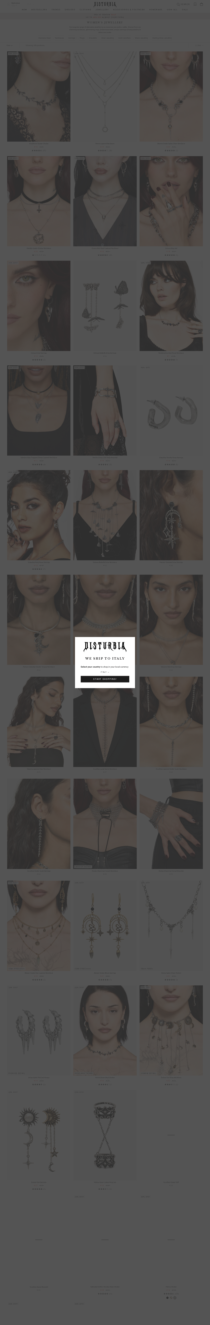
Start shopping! (105, 679)
